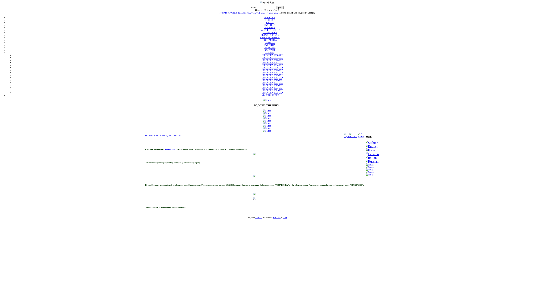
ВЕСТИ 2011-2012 (269, 13)
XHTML (277, 217)
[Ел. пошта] (361, 136)
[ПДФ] (346, 136)
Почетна (223, 13)
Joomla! (258, 217)
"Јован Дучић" (170, 149)
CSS (285, 217)
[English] (372, 146)
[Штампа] (353, 136)
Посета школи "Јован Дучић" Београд (163, 135)
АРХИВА (232, 13)
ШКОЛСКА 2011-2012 (249, 13)
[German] (372, 154)
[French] (371, 150)
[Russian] (372, 161)
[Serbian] (372, 143)
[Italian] (371, 158)
